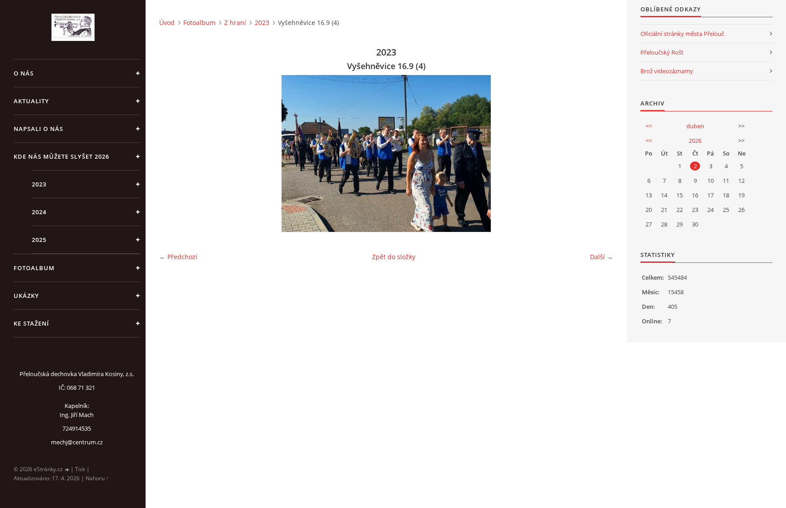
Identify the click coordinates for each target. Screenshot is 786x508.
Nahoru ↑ (97, 478)
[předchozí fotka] (174, 153)
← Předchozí (178, 256)
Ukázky (26, 296)
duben (695, 126)
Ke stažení (31, 323)
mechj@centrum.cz (77, 442)
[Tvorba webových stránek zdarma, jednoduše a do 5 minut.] (67, 469)
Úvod (167, 22)
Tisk (80, 469)
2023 (39, 184)
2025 (39, 240)
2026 (695, 140)
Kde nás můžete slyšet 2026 (61, 156)
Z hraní (235, 22)
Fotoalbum (34, 268)
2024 (39, 212)
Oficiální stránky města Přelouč (682, 34)
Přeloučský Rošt (662, 52)
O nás (24, 73)
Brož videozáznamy (666, 71)
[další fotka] (598, 153)
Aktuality (31, 101)
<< (648, 126)
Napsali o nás (38, 129)
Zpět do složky (393, 256)
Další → (601, 256)
